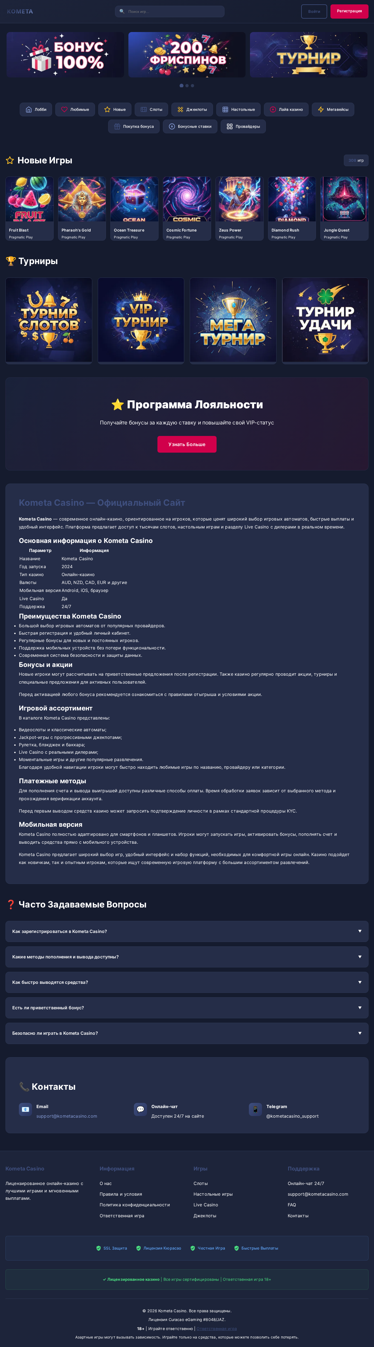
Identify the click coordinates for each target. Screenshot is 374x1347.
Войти (314, 11)
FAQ (292, 1204)
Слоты (201, 1183)
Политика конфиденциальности (135, 1204)
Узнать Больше (186, 444)
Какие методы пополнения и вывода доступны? (65, 956)
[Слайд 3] (192, 85)
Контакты (298, 1215)
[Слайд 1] (181, 85)
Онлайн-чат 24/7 (306, 1183)
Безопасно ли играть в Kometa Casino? (55, 1033)
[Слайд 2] (187, 85)
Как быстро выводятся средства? (50, 982)
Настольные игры (213, 1194)
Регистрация (349, 10)
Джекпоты (205, 1215)
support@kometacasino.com (66, 1116)
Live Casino (206, 1204)
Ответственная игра (122, 1215)
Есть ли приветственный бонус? (48, 1007)
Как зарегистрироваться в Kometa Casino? (59, 931)
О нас (106, 1183)
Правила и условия (121, 1194)
